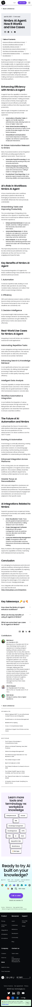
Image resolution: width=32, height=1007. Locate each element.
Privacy (26, 986)
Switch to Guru (5, 967)
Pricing (3, 921)
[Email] (5, 32)
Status (23, 926)
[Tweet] (11, 32)
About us (3, 957)
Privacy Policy (5, 1004)
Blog (13, 941)
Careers (3, 953)
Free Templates (5, 971)
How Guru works (4, 925)
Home (3, 907)
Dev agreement (18, 986)
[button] (29, 3)
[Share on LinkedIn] (8, 32)
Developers (15, 933)
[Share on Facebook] (15, 32)
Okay (27, 1003)
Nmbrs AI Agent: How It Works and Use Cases (14, 909)
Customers (15, 925)
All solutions (4, 938)
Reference (9, 907)
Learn (13, 921)
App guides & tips (18, 907)
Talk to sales (22, 2)
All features (4, 934)
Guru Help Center (24, 921)
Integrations (4, 930)
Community (15, 937)
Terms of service (8, 986)
